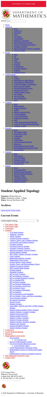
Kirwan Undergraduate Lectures (21, 342)
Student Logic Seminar (17, 324)
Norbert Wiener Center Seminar (20, 262)
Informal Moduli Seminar (18, 252)
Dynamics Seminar (16, 244)
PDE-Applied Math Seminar (19, 268)
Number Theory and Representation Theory (25, 264)
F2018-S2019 (5, 210)
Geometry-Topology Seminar (20, 248)
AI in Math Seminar (16, 232)
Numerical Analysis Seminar (19, 266)
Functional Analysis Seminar (19, 246)
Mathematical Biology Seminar (20, 258)
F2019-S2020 (15, 210)
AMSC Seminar (15, 236)
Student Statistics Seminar (18, 328)
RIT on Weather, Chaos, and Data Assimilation (26, 296)
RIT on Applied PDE (17, 280)
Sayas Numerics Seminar (18, 298)
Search (3, 21)
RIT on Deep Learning (17, 282)
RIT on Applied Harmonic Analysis (22, 278)
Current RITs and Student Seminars (22, 242)
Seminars (8, 230)
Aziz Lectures (14, 338)
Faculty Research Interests (14, 332)
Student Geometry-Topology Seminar (23, 322)
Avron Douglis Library (22, 346)
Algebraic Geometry (17, 234)
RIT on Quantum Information (20, 290)
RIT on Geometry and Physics (20, 286)
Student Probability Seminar (19, 326)
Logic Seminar (15, 256)
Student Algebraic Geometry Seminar (22, 312)
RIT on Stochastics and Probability (22, 294)
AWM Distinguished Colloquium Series (23, 348)
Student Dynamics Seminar (19, 320)
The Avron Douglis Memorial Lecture (23, 344)
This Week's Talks (11, 224)
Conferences (9, 330)
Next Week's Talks (11, 226)
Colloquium (9, 228)
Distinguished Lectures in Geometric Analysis (25, 354)
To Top (3, 395)
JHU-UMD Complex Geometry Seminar (24, 254)
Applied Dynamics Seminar (19, 238)
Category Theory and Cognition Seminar (24, 240)
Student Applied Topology (19, 316)
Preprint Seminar (15, 270)
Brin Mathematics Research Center (17, 356)
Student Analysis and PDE (19, 314)
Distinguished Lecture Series (15, 336)
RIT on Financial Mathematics (20, 284)
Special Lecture (15, 302)
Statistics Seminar (16, 304)
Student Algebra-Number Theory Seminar (24, 310)
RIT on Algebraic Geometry (19, 276)
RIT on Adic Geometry (18, 274)
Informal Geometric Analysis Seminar (23, 250)
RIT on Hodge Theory (17, 288)
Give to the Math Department (11, 380)
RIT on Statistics (15, 292)
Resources (8, 334)
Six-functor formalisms (17, 300)
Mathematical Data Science (19, 260)
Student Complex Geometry (19, 318)
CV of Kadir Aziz (20, 340)
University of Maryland (23, 4)
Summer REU (10, 358)
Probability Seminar (16, 272)
